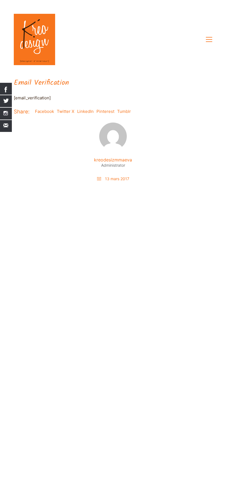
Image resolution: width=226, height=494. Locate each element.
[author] (113, 136)
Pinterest (105, 111)
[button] (209, 39)
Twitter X (65, 111)
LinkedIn (85, 111)
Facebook (44, 111)
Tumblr (124, 111)
